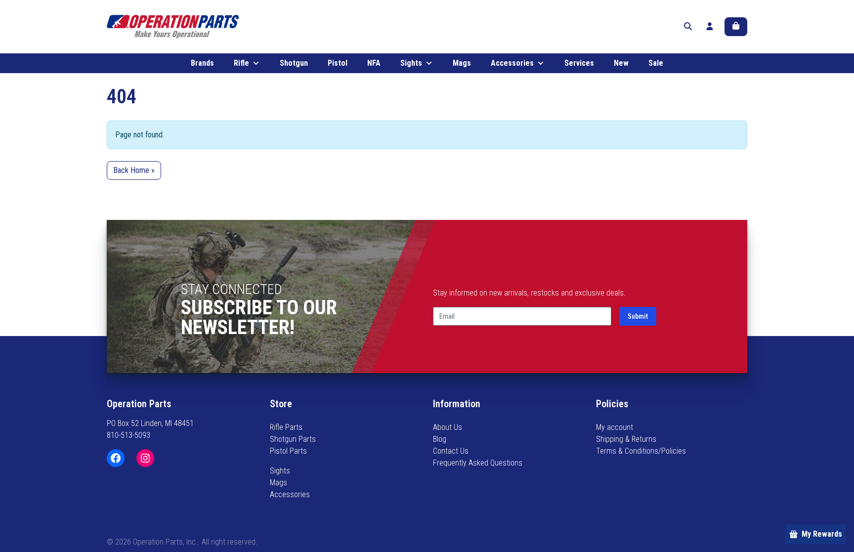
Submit (638, 316)
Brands (202, 63)
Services (579, 63)
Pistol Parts (288, 451)
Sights (411, 63)
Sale (655, 63)
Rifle (241, 63)
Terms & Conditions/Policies (641, 451)
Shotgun (294, 63)
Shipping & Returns (626, 439)
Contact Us (451, 451)
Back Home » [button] (134, 170)
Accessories (512, 63)
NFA (374, 63)
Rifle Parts (286, 427)
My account (614, 427)
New (621, 63)
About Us (447, 427)
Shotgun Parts (293, 439)
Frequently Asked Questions (477, 462)
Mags (462, 63)
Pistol (337, 63)
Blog (439, 439)
